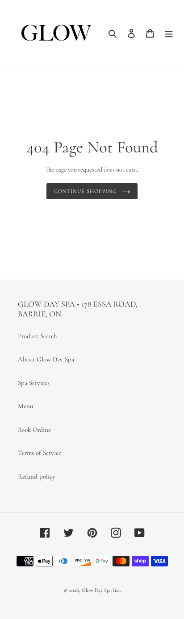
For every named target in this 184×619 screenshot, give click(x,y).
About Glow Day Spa (46, 359)
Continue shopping (85, 191)
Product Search (37, 336)
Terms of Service (39, 453)
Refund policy (36, 476)
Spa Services (34, 383)
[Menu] (168, 32)
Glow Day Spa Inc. (101, 590)
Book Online (34, 430)
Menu (25, 406)
